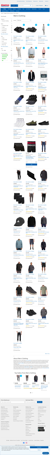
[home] (5, 5)
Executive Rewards (16, 414)
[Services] (19, 10)
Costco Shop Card (28, 411)
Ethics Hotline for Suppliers (5, 426)
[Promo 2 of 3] (31, 392)
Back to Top (47, 353)
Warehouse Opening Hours (42, 410)
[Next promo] (49, 383)
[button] (31, 5)
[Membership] (36, 8)
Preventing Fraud (28, 422)
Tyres (44, 8)
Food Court (39, 420)
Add (31, 164)
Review (39, 449)
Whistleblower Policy (4, 428)
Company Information (4, 408)
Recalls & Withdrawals (29, 410)
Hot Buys (19, 8)
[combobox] (14, 5)
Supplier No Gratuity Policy (5, 429)
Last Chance (28, 8)
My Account (15, 417)
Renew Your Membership (17, 410)
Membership (34, 8)
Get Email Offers (29, 400)
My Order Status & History (30, 420)
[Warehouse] (14, 10)
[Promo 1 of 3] (30, 392)
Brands (14, 8)
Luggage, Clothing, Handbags (8, 13)
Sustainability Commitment (5, 416)
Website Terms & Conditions (15, 440)
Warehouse (12, 10)
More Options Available (18, 36)
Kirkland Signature (4, 413)
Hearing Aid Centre (41, 414)
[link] (19, 34)
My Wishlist (15, 419)
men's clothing (28, 360)
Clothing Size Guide (29, 435)
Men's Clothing (16, 13)
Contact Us (2, 419)
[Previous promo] (14, 383)
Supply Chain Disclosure (4, 423)
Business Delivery (5, 10)
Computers (27, 432)
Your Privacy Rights (24, 440)
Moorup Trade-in (41, 423)
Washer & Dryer (28, 430)
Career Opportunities (4, 410)
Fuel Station (40, 416)
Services (17, 10)
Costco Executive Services (42, 411)
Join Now (14, 408)
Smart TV (27, 426)
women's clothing (21, 363)
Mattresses (27, 429)
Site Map (7, 440)
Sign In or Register (16, 416)
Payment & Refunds (29, 414)
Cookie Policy (30, 440)
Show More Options (4, 33)
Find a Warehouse (5, 400)
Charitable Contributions (4, 414)
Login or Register (39, 5)
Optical (39, 413)
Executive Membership (16, 413)
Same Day (9, 8)
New (23, 8)
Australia (46, 1)
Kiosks (39, 419)
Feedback (42, 440)
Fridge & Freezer (28, 427)
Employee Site (3, 417)
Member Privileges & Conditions (18, 420)
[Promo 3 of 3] (32, 392)
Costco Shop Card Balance (30, 413)
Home (2, 13)
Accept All (39, 447)
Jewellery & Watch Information (30, 433)
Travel (39, 8)
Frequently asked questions (30, 408)
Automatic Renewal (16, 411)
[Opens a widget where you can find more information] (45, 453)
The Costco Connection (4, 411)
